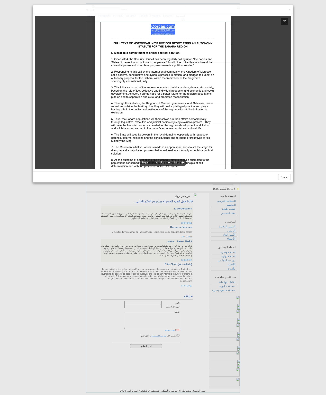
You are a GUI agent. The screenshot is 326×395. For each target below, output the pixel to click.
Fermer (284, 177)
